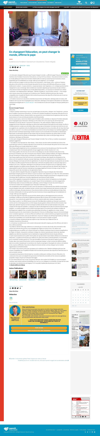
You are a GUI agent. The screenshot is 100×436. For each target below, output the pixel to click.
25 (73, 302)
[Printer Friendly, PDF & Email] (65, 73)
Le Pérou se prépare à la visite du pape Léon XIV (26, 7)
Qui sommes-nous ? (51, 429)
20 (78, 300)
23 (85, 300)
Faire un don (58, 2)
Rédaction (22, 65)
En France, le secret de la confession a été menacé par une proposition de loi (82, 266)
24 (88, 300)
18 (73, 300)
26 (75, 302)
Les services (66, 429)
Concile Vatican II (29, 102)
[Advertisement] (39, 345)
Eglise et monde (42, 2)
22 (83, 300)
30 (85, 302)
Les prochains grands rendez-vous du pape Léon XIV (75, 329)
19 (75, 300)
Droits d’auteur (82, 429)
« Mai (73, 305)
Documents (50, 2)
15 (83, 297)
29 (83, 302)
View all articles (13, 302)
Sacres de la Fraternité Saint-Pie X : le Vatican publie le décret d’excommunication (83, 244)
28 (80, 302)
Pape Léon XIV (23, 2)
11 (73, 297)
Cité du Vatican (32, 2)
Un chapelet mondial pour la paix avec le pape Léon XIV (83, 251)
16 (85, 297)
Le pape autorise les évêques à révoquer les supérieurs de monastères (83, 273)
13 (78, 297)
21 (80, 300)
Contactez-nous (91, 429)
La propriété (59, 429)
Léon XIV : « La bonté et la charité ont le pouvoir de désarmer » (61, 7)
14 (80, 297)
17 (88, 297)
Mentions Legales (74, 429)
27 (78, 302)
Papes (10, 12)
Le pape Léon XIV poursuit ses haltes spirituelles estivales (75, 339)
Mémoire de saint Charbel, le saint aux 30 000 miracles (83, 258)
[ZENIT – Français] (11, 3)
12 (75, 297)
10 (88, 295)
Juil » (76, 305)
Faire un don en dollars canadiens (39, 330)
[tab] (76, 399)
